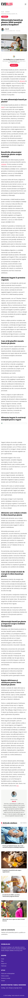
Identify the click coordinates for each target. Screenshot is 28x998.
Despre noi (4, 963)
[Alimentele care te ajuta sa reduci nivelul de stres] (14, 908)
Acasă (2, 11)
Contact (3, 980)
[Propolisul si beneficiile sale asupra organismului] (14, 859)
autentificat (11, 932)
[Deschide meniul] (25, 4)
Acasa (2, 958)
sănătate (3, 164)
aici (18, 785)
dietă (2, 107)
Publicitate (3, 966)
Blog (2, 961)
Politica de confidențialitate (8, 973)
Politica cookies (5, 976)
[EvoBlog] (7, 4)
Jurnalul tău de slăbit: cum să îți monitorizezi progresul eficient (11, 895)
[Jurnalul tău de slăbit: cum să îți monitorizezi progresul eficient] (14, 884)
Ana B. (7, 29)
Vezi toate (23, 823)
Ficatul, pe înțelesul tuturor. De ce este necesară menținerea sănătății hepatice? (13, 846)
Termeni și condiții (5, 978)
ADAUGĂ (14, 65)
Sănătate (7, 11)
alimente (22, 81)
